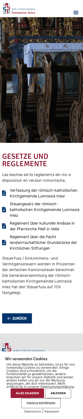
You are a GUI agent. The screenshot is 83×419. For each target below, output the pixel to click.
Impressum (51, 411)
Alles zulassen (27, 393)
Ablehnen (58, 393)
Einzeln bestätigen (41, 403)
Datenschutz (32, 411)
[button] (76, 12)
